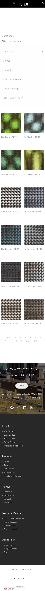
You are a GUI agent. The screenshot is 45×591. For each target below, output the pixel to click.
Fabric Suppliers (10, 522)
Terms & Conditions (21, 569)
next (35, 341)
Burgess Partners (11, 549)
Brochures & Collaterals (14, 518)
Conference (9, 495)
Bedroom (8, 492)
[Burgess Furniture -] (23, 4)
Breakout (8, 503)
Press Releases (10, 526)
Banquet (7, 499)
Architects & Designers (13, 446)
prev (8, 338)
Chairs (6, 462)
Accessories (9, 472)
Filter (4, 41)
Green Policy (9, 442)
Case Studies (9, 435)
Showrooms (9, 545)
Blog (6, 552)
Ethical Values (9, 439)
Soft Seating (9, 469)
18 (16, 341)
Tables (6, 465)
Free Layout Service (12, 476)
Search (17, 41)
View (22, 386)
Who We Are (9, 431)
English (10, 589)
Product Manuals (11, 529)
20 (27, 341)
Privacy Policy (21, 578)
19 (21, 341)
